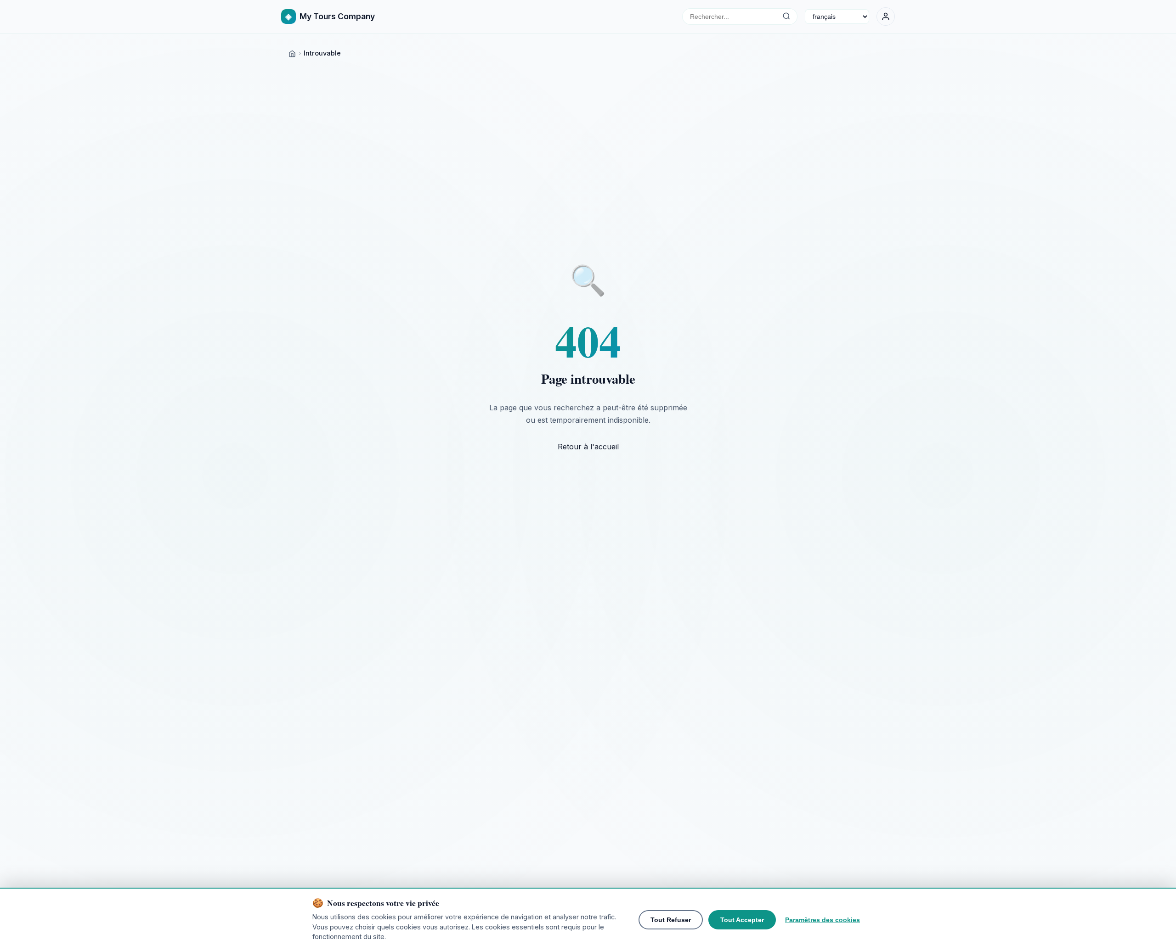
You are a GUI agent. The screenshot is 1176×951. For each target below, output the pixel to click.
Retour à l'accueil (588, 446)
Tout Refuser (670, 919)
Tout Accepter (742, 919)
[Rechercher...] (786, 16)
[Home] (292, 53)
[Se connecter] (885, 16)
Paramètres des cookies (822, 919)
